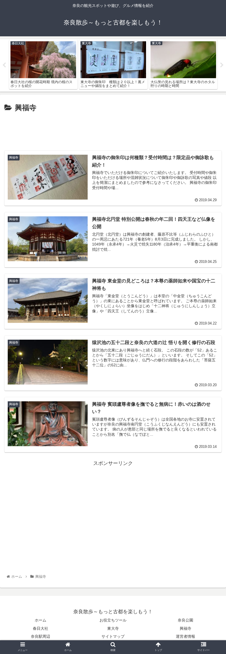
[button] (209, 517)
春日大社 (40, 628)
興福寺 (185, 628)
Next (222, 65)
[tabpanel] (43, 64)
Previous (4, 65)
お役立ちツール (113, 620)
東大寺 (113, 628)
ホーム (40, 620)
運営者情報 (185, 636)
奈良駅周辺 (40, 636)
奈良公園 (185, 620)
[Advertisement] (113, 129)
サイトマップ (113, 636)
